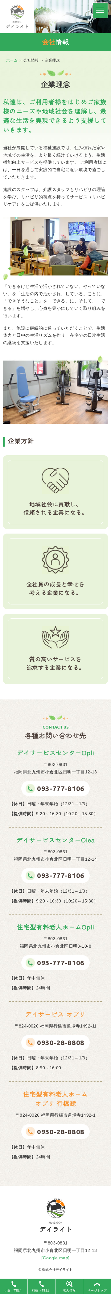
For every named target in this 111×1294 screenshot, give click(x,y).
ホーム (12, 60)
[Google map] (55, 1257)
